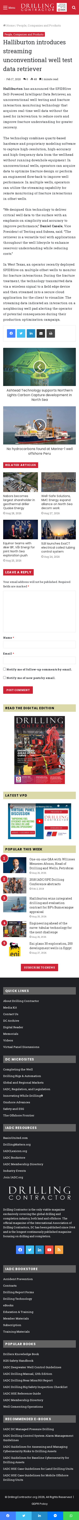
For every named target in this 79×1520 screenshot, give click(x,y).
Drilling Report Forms (18, 1292)
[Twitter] (21, 333)
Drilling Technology (17, 1299)
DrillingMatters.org (17, 1144)
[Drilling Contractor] (42, 7)
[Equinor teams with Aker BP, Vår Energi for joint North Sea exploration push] (20, 529)
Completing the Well (18, 1069)
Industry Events (14, 1171)
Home (10, 25)
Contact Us (10, 1014)
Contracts (10, 1285)
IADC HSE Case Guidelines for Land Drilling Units (38, 1469)
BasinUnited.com (15, 1138)
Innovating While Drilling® (23, 1096)
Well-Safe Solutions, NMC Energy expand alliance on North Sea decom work (56, 502)
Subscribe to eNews (39, 967)
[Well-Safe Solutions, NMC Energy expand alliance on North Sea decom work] (58, 482)
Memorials (10, 1034)
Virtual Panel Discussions (21, 1047)
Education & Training (18, 1312)
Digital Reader (13, 1027)
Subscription (12, 1325)
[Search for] (74, 9)
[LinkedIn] (31, 333)
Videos (8, 1040)
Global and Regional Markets (23, 1082)
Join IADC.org (13, 1177)
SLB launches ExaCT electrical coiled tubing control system (58, 547)
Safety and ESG (13, 1109)
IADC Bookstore (14, 1157)
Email (8, 653)
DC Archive (11, 1021)
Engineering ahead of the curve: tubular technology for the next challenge (50, 927)
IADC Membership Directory (23, 1164)
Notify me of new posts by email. (31, 678)
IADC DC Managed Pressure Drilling (28, 1429)
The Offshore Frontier (18, 1115)
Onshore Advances (16, 1102)
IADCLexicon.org (15, 1151)
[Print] (51, 333)
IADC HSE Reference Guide (22, 1393)
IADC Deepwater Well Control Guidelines (32, 1367)
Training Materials (16, 1331)
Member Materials (16, 1318)
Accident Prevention (18, 1279)
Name (8, 637)
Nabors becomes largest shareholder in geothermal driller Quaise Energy (19, 502)
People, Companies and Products (39, 25)
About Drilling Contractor (21, 1001)
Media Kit (10, 1007)
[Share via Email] (41, 333)
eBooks (8, 1305)
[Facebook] (11, 333)
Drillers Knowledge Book (21, 1354)
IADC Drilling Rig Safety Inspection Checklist (35, 1387)
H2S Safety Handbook (18, 1361)
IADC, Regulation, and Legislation (26, 1089)
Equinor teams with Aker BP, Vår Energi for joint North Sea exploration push (19, 549)
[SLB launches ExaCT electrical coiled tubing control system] (58, 529)
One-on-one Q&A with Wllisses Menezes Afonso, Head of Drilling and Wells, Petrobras (52, 863)
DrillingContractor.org (22, 1497)
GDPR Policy (40, 1504)
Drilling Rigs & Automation (22, 1076)
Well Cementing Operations (23, 1407)
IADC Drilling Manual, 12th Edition (27, 1374)
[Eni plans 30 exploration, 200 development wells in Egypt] (14, 949)
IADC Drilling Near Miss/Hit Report (28, 1380)
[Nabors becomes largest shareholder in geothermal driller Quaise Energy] (20, 482)
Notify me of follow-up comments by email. (39, 669)
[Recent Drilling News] (39, 783)
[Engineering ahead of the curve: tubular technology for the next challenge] (14, 929)
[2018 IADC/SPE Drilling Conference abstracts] (14, 885)
